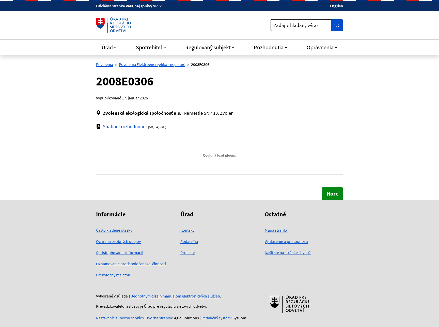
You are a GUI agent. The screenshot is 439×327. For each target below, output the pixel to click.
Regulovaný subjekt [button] (208, 47)
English (336, 5)
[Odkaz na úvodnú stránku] (114, 25)
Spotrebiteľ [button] (149, 47)
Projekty (187, 252)
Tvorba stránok (159, 317)
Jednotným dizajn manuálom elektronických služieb (175, 296)
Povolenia (104, 64)
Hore (332, 193)
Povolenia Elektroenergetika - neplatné (152, 64)
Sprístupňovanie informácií (119, 252)
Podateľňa (189, 241)
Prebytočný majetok (113, 274)
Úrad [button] (107, 47)
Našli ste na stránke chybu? (288, 252)
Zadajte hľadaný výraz (296, 25)
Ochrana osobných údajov (118, 241)
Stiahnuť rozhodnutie (124, 126)
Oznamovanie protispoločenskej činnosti (131, 263)
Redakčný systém (216, 317)
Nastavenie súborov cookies (120, 317)
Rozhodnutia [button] (269, 47)
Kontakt (187, 230)
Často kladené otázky (114, 230)
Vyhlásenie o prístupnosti (286, 241)
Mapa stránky (276, 230)
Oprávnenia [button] (320, 47)
